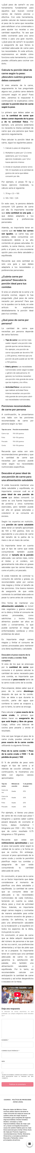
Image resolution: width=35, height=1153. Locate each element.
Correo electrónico (10, 1050)
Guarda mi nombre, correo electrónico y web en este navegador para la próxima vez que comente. (17, 1076)
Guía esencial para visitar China (16, 1130)
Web (3, 1061)
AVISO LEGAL (18, 1102)
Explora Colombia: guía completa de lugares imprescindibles (17, 1117)
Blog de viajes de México (13, 1109)
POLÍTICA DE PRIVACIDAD (21, 1099)
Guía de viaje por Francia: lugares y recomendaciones (18, 1132)
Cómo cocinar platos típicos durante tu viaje (16, 1111)
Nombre (5, 1040)
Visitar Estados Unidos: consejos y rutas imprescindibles (16, 1122)
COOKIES (7, 1099)
